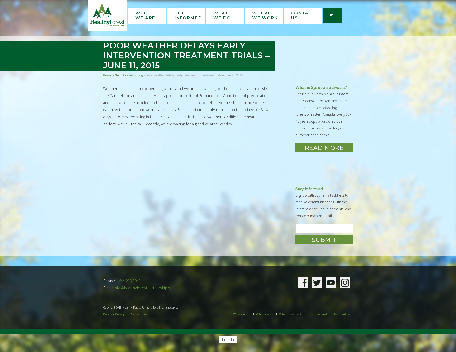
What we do (264, 314)
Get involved (342, 314)
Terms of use (139, 314)
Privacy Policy (113, 314)
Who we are (241, 314)
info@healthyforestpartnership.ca (143, 287)
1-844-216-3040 (128, 280)
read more (324, 147)
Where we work (290, 314)
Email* (324, 228)
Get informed (317, 314)
